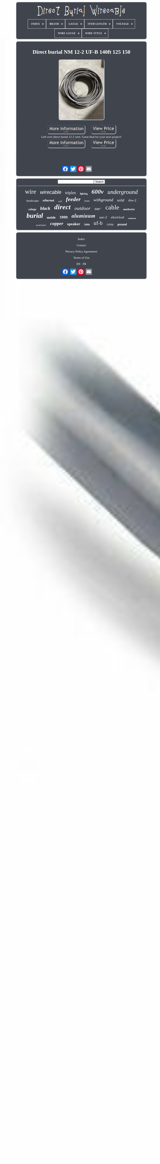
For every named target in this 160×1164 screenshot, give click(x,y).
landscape (32, 200)
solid (120, 200)
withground (103, 199)
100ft (64, 217)
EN (78, 264)
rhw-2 (132, 200)
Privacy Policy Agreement (81, 251)
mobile (51, 217)
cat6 (60, 201)
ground (122, 224)
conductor (132, 218)
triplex (70, 192)
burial (35, 215)
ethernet (48, 200)
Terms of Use (81, 257)
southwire (129, 209)
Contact (81, 245)
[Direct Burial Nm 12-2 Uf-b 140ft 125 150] (81, 90)
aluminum (83, 215)
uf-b (98, 223)
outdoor (83, 208)
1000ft (110, 224)
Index (81, 239)
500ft (87, 224)
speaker (73, 224)
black (45, 208)
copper (56, 223)
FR (84, 264)
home (87, 201)
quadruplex (41, 225)
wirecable (50, 192)
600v (98, 191)
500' (97, 209)
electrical (117, 217)
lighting (84, 193)
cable (112, 207)
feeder (73, 199)
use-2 (103, 217)
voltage (32, 209)
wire (30, 191)
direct (62, 207)
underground (123, 192)
